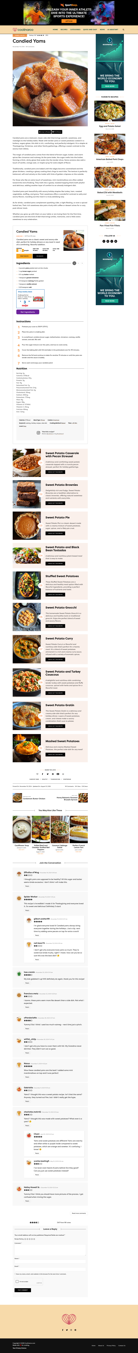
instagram (111, 241)
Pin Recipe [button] (40, 256)
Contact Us (121, 1345)
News (102, 29)
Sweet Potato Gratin (60, 705)
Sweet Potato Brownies (62, 485)
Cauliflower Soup (22, 845)
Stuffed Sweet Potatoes (62, 576)
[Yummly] (58, 774)
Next (88, 829)
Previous (13, 829)
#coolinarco (60, 433)
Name (17, 1258)
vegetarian (67, 779)
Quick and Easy (90, 29)
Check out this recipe (55, 472)
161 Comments (30, 46)
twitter (107, 241)
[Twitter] (48, 774)
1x (74, 263)
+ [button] (22, 250)
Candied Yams (34, 779)
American (56, 420)
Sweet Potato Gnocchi (61, 607)
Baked (63, 423)
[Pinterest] (53, 774)
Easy (24, 426)
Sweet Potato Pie (58, 517)
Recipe (22, 35)
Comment (18, 1243)
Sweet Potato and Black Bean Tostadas (62, 549)
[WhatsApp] (63, 774)
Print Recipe (57, 132)
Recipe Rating (19, 1239)
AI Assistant (112, 29)
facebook (104, 241)
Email (17, 1266)
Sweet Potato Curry (59, 638)
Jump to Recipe (45, 132)
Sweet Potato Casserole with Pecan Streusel (62, 454)
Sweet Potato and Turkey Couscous (63, 673)
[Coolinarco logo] (23, 30)
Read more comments (79, 1213)
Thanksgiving (55, 779)
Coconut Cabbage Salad (59, 846)
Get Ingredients (28, 312)
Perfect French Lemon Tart (79, 846)
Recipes (64, 29)
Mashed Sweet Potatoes (62, 741)
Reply (27, 886)
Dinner (17, 35)
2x (78, 263)
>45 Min (74, 423)
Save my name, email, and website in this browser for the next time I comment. (41, 1274)
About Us (101, 1345)
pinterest (115, 241)
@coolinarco (50, 433)
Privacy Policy (111, 1345)
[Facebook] (42, 774)
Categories (75, 29)
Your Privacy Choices (19, 1348)
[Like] (37, 774)
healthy (45, 779)
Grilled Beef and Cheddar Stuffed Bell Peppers (41, 847)
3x (82, 263)
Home (55, 29)
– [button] (17, 250)
